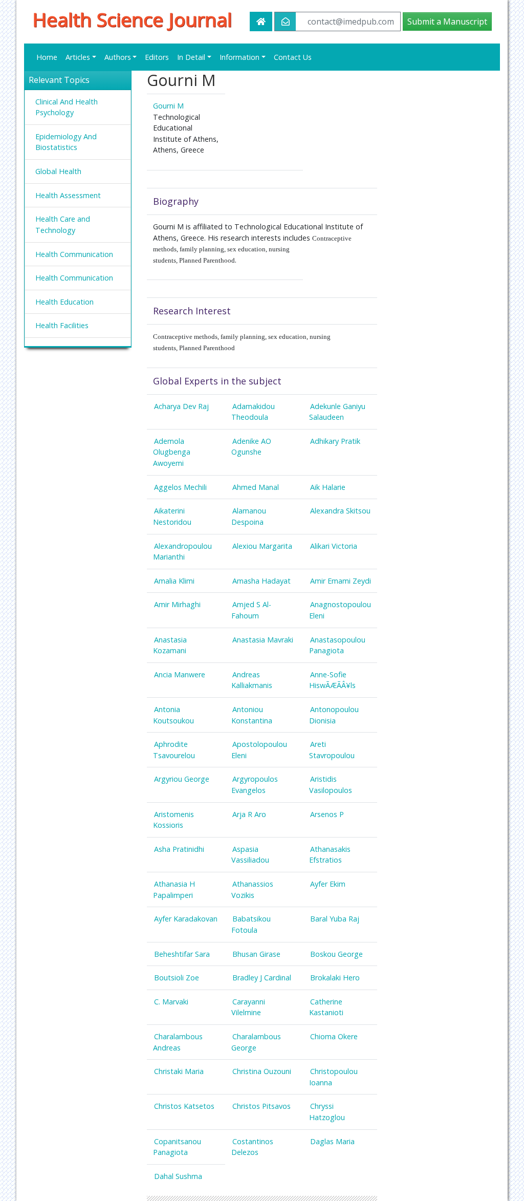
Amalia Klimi (174, 581)
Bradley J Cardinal (261, 977)
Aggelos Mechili (180, 487)
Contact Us (293, 57)
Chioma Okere (334, 1036)
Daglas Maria (332, 1141)
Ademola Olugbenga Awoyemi (171, 452)
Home (46, 57)
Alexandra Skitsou (340, 511)
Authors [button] (117, 57)
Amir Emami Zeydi (340, 581)
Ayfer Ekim (327, 884)
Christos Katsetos (184, 1106)
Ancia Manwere (179, 674)
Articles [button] (78, 57)
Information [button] (239, 57)
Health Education (64, 302)
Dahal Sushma (178, 1176)
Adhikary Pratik (335, 441)
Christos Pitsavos (261, 1106)
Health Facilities (62, 325)
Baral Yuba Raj (334, 919)
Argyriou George (181, 779)
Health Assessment (68, 195)
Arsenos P (327, 814)
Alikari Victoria (333, 546)
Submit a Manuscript (447, 21)
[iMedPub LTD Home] (261, 21)
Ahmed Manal (255, 487)
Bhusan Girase (256, 954)
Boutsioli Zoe (176, 977)
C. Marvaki (171, 1001)
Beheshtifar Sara (182, 954)
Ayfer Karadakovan (185, 919)
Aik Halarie (327, 487)
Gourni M (168, 106)
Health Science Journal (132, 19)
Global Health (58, 171)
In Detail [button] (191, 57)
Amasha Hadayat (261, 581)
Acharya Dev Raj (181, 406)
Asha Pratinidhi (179, 849)
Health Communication (74, 254)
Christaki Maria (179, 1071)
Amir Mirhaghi (177, 604)
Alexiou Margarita (262, 546)
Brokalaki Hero (335, 977)
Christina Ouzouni (261, 1071)
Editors (157, 57)
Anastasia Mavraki (262, 640)
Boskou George (336, 954)
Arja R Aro (249, 814)
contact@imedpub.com (351, 21)
